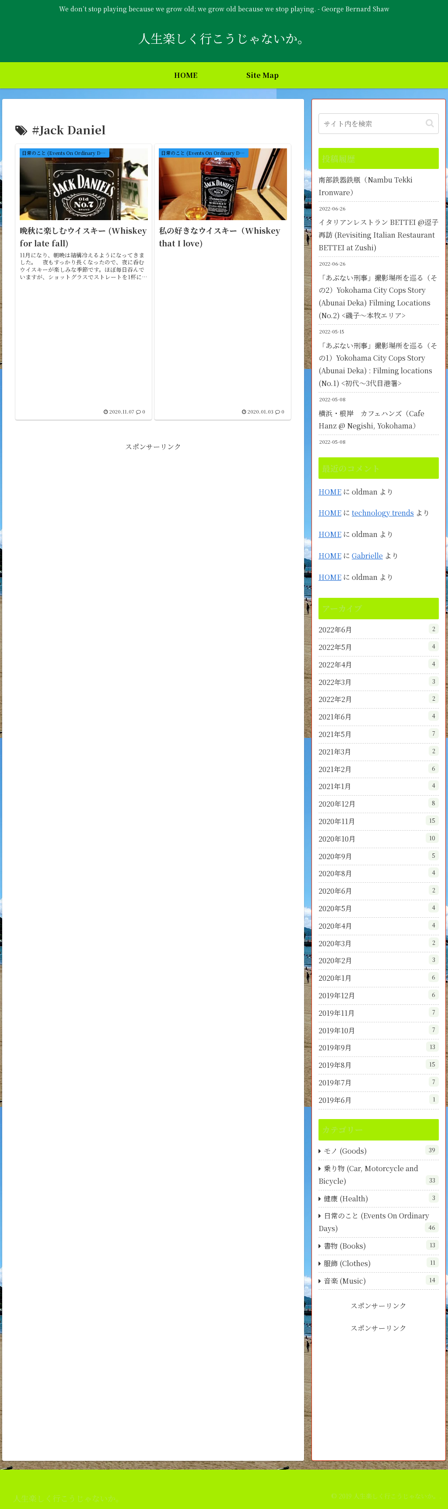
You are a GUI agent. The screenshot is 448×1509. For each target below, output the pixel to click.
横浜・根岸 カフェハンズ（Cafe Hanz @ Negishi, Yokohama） (371, 419)
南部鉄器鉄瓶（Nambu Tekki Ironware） (365, 186)
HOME (329, 492)
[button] (430, 123)
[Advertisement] (153, 514)
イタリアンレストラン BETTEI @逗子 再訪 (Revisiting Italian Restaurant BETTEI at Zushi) (378, 235)
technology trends (383, 513)
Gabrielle (367, 556)
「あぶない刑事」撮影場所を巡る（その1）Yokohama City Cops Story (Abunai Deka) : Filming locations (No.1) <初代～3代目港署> (378, 364)
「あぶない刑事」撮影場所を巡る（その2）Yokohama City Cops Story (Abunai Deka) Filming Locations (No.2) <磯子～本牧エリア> (378, 296)
